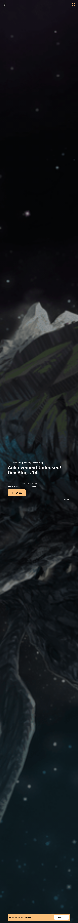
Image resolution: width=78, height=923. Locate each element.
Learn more (28, 917)
